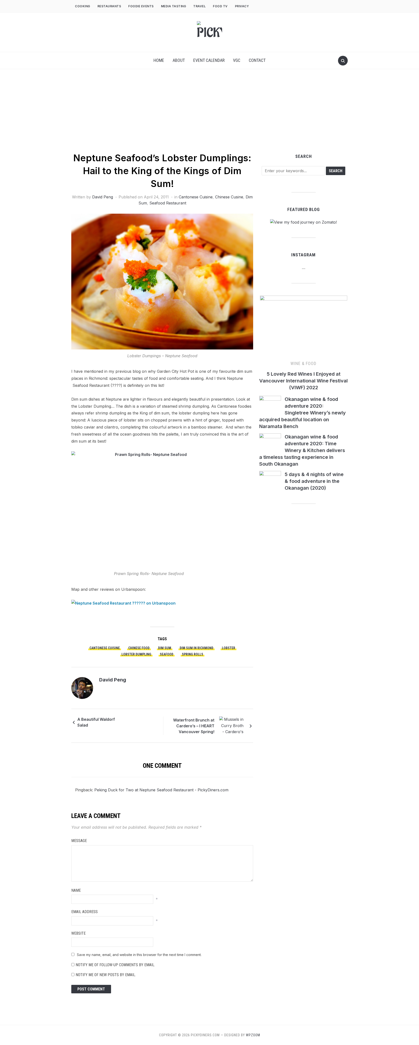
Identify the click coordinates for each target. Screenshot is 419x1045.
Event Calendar (209, 60)
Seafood (166, 654)
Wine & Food (303, 363)
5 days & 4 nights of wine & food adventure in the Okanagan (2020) (314, 481)
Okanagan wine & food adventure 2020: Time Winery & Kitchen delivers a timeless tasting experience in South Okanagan (302, 450)
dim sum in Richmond (196, 648)
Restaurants (109, 6)
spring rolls (192, 654)
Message (79, 840)
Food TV (220, 6)
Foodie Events (141, 6)
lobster (228, 648)
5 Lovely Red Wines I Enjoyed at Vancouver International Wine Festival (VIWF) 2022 (303, 380)
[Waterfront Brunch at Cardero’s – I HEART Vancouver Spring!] (231, 725)
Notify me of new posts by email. (106, 974)
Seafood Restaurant (167, 203)
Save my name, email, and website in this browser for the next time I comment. (139, 955)
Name (76, 890)
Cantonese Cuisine (196, 196)
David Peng (102, 196)
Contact (257, 60)
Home (158, 60)
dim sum (164, 648)
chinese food (139, 648)
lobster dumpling (136, 654)
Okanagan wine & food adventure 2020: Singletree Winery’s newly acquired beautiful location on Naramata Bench (302, 412)
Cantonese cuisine (104, 648)
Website (78, 933)
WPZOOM (253, 1035)
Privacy (242, 6)
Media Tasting (173, 6)
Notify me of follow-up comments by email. (115, 965)
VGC (236, 60)
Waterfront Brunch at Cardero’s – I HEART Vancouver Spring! (193, 726)
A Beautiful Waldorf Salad (96, 722)
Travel (199, 6)
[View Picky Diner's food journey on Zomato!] (303, 222)
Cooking (82, 6)
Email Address (84, 911)
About (179, 60)
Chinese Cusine (229, 196)
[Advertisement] (209, 115)
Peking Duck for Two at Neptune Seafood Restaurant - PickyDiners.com (161, 789)
